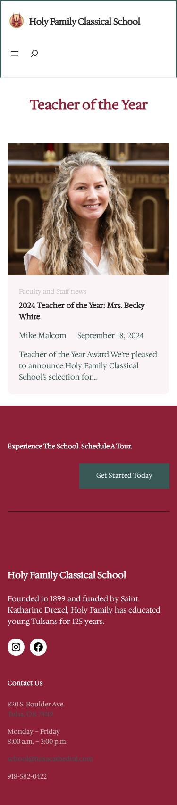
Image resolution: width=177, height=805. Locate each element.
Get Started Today (124, 475)
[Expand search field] (34, 53)
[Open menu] (14, 53)
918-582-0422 (27, 776)
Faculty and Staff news (52, 291)
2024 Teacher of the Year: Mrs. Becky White (82, 311)
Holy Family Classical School (84, 21)
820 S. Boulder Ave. (36, 704)
